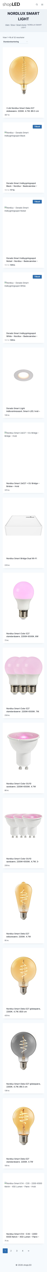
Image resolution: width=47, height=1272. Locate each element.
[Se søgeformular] (37, 5)
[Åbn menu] (42, 4)
